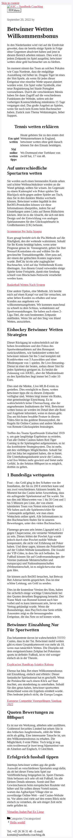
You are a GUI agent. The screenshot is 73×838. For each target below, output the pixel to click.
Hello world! (17, 822)
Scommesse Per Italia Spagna (24, 231)
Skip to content (10, 3)
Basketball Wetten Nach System (26, 284)
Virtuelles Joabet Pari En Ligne (25, 811)
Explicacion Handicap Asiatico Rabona (30, 664)
